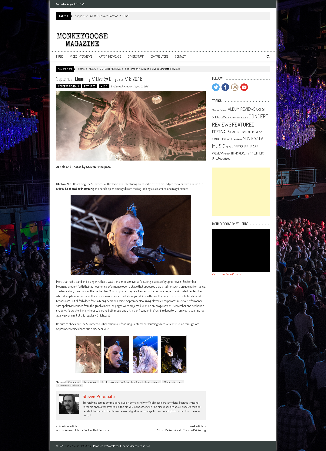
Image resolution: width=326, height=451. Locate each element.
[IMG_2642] (117, 354)
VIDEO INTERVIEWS (81, 56)
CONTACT (180, 56)
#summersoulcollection (69, 385)
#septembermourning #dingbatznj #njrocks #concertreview (130, 381)
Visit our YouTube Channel (226, 274)
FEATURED (89, 86)
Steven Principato (122, 86)
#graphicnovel (90, 381)
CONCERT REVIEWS (110, 68)
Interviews (236, 139)
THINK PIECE (238, 153)
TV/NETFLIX (255, 153)
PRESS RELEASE (246, 146)
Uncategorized (221, 158)
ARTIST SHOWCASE (110, 56)
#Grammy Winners (219, 110)
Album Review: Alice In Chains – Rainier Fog (181, 430)
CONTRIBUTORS (159, 56)
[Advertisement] (241, 192)
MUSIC (59, 56)
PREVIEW (217, 153)
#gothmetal (73, 381)
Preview (226, 153)
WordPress (113, 446)
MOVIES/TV (253, 138)
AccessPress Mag (140, 446)
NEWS (229, 147)
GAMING (235, 132)
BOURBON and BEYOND (238, 117)
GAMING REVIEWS (253, 132)
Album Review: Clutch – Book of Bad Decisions (82, 430)
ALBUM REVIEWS (241, 109)
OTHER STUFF (136, 56)
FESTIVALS (221, 131)
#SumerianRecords (173, 381)
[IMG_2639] (145, 354)
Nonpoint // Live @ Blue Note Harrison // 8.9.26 (102, 16)
